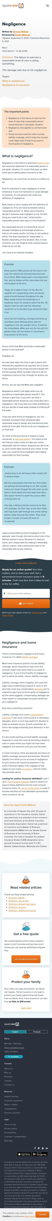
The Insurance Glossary (18, 782)
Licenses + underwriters (15, 1136)
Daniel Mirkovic (22, 35)
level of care (43, 163)
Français (37, 1032)
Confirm (42, 1215)
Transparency (10, 1108)
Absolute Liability (17, 897)
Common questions (13, 1100)
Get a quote (28, 603)
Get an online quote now (26, 959)
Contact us (9, 1084)
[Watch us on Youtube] (43, 1148)
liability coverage (29, 657)
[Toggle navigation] (47, 5)
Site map (8, 1140)
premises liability (22, 439)
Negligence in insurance (16, 84)
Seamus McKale (20, 31)
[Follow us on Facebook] (35, 1148)
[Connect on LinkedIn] (47, 1148)
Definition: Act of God (19, 901)
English (15, 1032)
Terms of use (10, 1124)
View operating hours (14, 1047)
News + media (10, 1104)
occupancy (27, 769)
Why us (7, 1072)
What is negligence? (13, 80)
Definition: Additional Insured (22, 910)
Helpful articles (11, 1096)
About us (8, 1068)
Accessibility (10, 1132)
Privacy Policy (37, 612)
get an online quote (30, 788)
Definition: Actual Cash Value (22, 904)
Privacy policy (10, 1128)
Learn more (26, 1008)
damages (38, 689)
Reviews (8, 1076)
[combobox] (26, 593)
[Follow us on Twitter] (39, 1148)
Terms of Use (7, 615)
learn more (30, 1216)
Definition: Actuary (17, 907)
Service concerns (12, 1112)
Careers (7, 1080)
